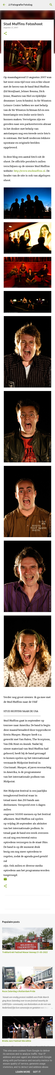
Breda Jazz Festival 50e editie (16, 1041)
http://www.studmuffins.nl (29, 170)
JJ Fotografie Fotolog (20, 4)
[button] (5, 34)
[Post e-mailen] (5, 880)
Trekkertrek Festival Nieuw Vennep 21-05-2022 (25, 952)
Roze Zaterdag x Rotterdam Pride (18, 991)
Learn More (23, 1071)
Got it (37, 1071)
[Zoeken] (51, 4)
